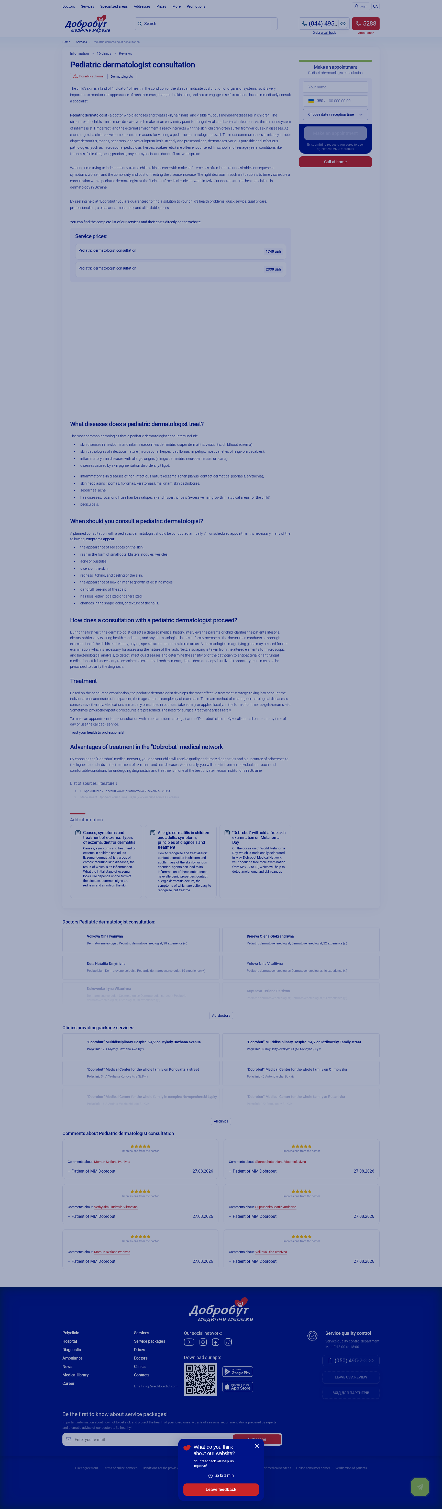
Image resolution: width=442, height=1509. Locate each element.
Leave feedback (221, 1489)
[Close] (257, 1446)
